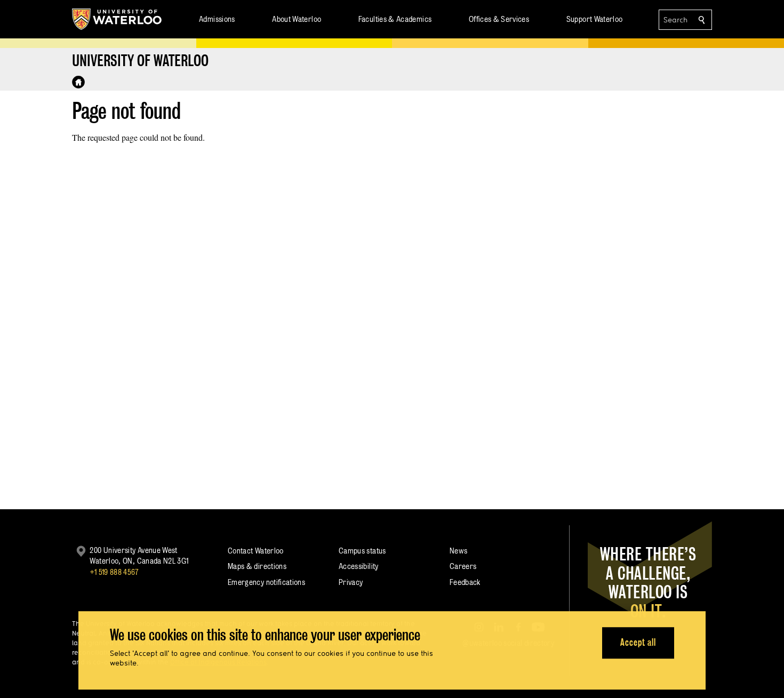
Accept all (638, 642)
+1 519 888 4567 (114, 571)
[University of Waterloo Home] (117, 19)
